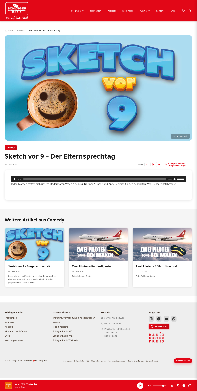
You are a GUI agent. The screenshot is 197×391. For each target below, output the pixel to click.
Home (10, 30)
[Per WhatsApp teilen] (152, 164)
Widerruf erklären (183, 361)
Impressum (68, 361)
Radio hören (127, 10)
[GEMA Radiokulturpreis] (157, 337)
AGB (87, 361)
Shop (173, 10)
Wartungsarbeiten (14, 340)
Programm (76, 10)
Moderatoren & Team (16, 331)
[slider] (180, 178)
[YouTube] (166, 319)
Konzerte (160, 10)
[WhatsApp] (173, 319)
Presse (56, 322)
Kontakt (9, 326)
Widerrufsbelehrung (98, 361)
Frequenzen (95, 10)
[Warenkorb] (183, 10)
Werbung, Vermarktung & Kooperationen (74, 317)
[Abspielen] (140, 385)
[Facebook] (158, 319)
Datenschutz (79, 361)
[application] (98, 179)
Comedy (21, 30)
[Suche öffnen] (190, 10)
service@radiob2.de (114, 317)
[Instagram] (151, 319)
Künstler (143, 10)
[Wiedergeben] (14, 179)
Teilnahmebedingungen (117, 361)
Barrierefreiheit (161, 326)
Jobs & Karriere (60, 326)
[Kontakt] (172, 385)
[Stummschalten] (174, 179)
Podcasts (111, 10)
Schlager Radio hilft (63, 331)
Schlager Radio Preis (63, 335)
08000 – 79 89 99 (112, 323)
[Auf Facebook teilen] (146, 164)
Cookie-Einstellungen (136, 361)
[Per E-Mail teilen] (158, 164)
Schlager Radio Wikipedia (65, 340)
